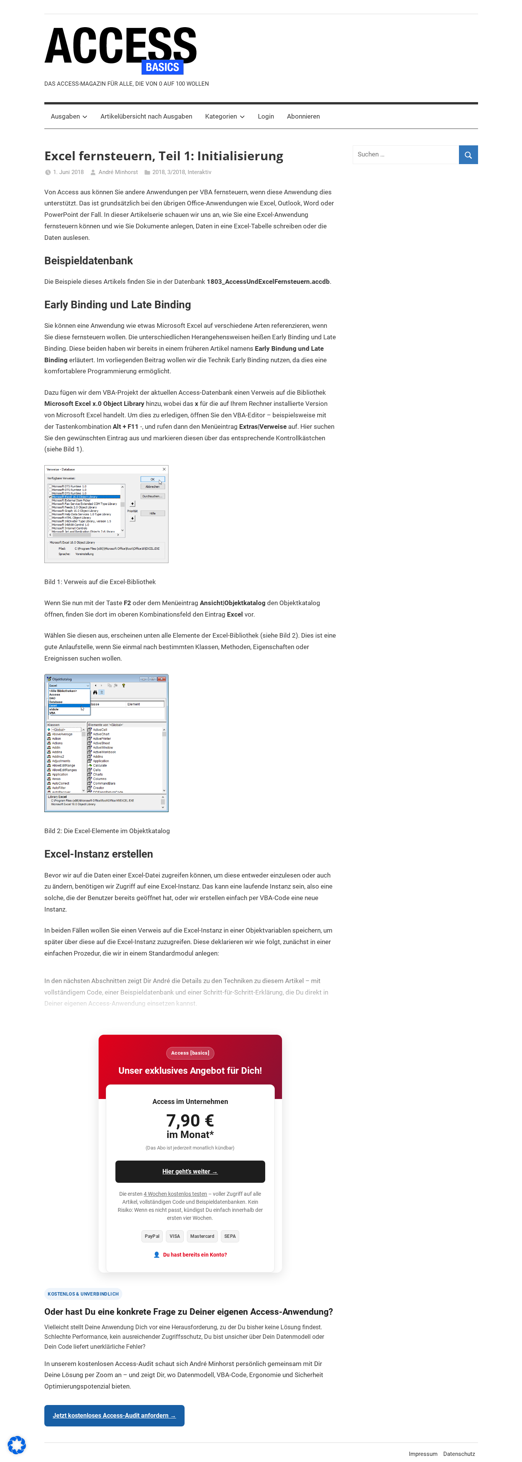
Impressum (423, 1454)
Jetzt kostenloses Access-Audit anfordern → (114, 1415)
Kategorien (221, 116)
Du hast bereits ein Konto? (195, 1255)
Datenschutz (459, 1454)
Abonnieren (303, 116)
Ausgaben (65, 116)
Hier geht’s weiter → (190, 1171)
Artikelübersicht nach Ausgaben (146, 116)
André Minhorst (118, 172)
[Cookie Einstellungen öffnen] (17, 1452)
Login (266, 116)
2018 (158, 172)
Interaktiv (199, 172)
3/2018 (176, 172)
